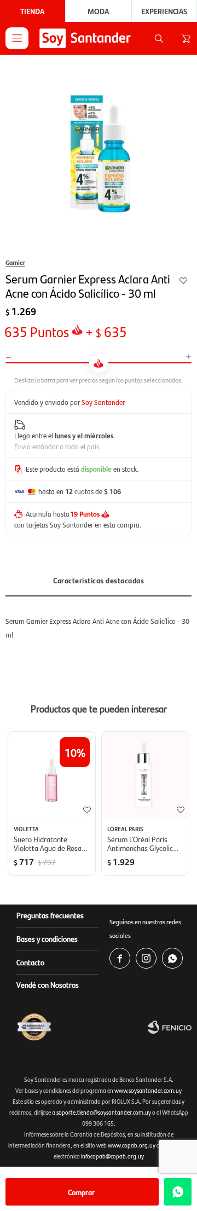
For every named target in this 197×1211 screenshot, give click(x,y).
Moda (98, 10)
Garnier (15, 262)
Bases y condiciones (47, 938)
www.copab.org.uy (131, 1145)
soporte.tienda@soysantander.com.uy (103, 1112)
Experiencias (164, 10)
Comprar (81, 1191)
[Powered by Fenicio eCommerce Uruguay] (170, 1027)
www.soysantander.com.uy (148, 1090)
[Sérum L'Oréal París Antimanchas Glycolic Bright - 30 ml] (145, 775)
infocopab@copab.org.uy (112, 1156)
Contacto (30, 962)
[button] (159, 38)
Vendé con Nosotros (47, 984)
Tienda (32, 10)
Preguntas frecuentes (50, 914)
